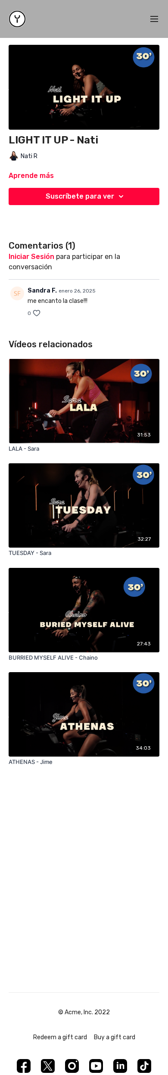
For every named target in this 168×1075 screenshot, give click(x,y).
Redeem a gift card (60, 1037)
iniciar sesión (31, 256)
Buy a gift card (114, 1037)
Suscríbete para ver (80, 196)
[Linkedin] (120, 1066)
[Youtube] (96, 1066)
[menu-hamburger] (154, 19)
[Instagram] (72, 1066)
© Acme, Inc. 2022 (84, 1013)
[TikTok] (144, 1066)
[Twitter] (48, 1066)
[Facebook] (24, 1066)
